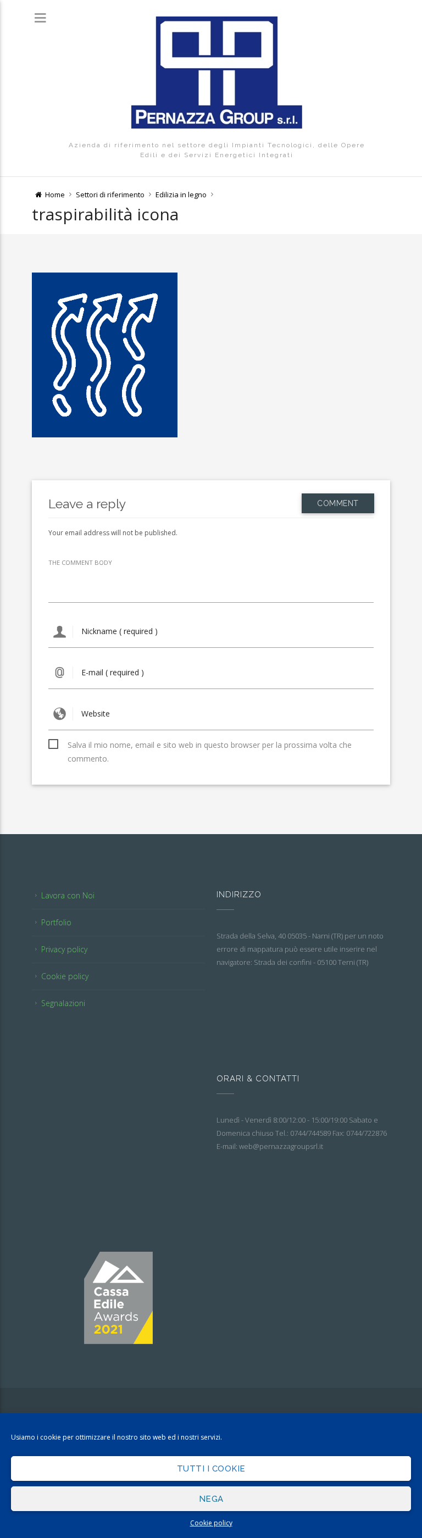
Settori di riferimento (110, 194)
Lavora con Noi (68, 895)
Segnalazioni (63, 1003)
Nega (211, 1499)
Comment (338, 503)
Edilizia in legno (181, 194)
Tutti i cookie (211, 1469)
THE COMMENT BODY (80, 562)
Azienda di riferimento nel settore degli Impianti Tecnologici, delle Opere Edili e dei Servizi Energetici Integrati (217, 150)
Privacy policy (64, 949)
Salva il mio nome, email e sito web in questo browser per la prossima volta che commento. (210, 746)
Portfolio (56, 922)
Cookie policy (211, 1523)
